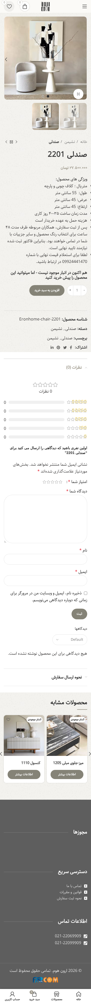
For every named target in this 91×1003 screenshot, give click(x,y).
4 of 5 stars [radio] (48, 482)
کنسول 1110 (30, 763)
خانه (83, 142)
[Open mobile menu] (85, 6)
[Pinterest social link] (58, 347)
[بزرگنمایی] (78, 94)
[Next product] (6, 141)
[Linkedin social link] (52, 347)
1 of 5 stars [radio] (60, 482)
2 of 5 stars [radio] (56, 482)
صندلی (54, 142)
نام (83, 550)
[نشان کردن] (51, 719)
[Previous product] (16, 141)
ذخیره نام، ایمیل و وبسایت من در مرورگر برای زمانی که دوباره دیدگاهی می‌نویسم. (48, 597)
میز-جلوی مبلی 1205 (68, 763)
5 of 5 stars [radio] (44, 482)
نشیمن (69, 142)
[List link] (45, 886)
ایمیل (81, 571)
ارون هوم (60, 970)
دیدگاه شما (76, 491)
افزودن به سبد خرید (46, 290)
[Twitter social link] (65, 347)
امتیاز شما (77, 482)
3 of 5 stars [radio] (52, 482)
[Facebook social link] (71, 347)
